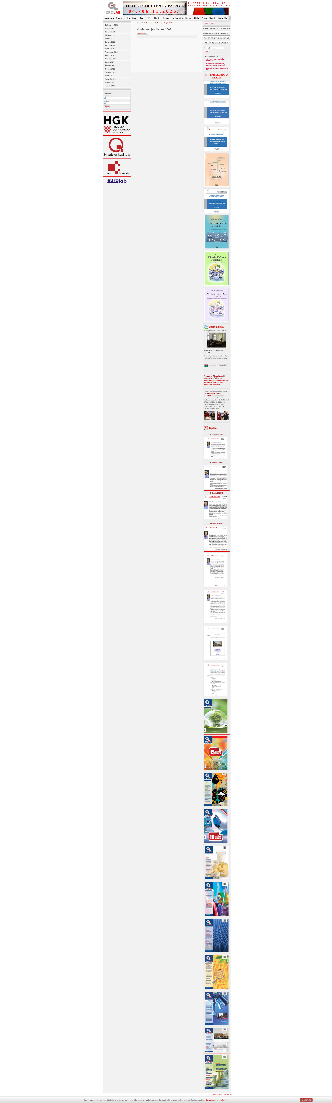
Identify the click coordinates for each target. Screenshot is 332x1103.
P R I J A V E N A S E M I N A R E (216, 38)
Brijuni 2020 (110, 45)
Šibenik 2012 (110, 72)
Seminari (166, 18)
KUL (141, 18)
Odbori (156, 18)
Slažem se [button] (306, 1100)
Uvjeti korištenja (217, 1094)
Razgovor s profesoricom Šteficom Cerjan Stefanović (215, 64)
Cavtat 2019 (109, 49)
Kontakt (188, 18)
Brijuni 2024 (110, 32)
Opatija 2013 (110, 69)
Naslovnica (108, 18)
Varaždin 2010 (110, 79)
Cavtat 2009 (109, 82)
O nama (119, 18)
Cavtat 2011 (109, 76)
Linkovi (212, 18)
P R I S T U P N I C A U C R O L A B (216, 28)
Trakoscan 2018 (111, 52)
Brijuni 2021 (110, 42)
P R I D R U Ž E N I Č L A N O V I (216, 43)
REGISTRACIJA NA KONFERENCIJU (216, 33)
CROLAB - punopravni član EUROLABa (215, 59)
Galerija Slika (222, 18)
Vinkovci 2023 (110, 35)
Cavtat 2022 (109, 39)
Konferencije (176, 18)
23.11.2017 (212, 365)
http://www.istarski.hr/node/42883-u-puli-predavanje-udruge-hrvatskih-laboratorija (216, 382)
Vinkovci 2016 (110, 59)
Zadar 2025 (109, 28)
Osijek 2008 (110, 86)
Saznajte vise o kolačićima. (217, 1100)
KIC (148, 18)
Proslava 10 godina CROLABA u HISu (217, 68)
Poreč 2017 (109, 55)
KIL (127, 18)
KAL (134, 18)
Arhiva (204, 18)
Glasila (196, 18)
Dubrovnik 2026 (111, 25)
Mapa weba (227, 1094)
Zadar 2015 (109, 62)
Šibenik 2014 (110, 66)
